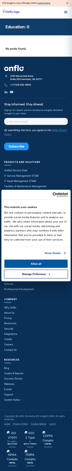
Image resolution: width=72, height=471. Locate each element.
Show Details (53, 253)
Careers (8, 344)
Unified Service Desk (15, 170)
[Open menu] (65, 12)
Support (8, 394)
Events (8, 389)
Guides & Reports (13, 373)
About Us (9, 312)
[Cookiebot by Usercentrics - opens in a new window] (52, 194)
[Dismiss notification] (67, 3)
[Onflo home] (11, 12)
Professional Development (19, 289)
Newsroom (10, 323)
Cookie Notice (38, 423)
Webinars (9, 384)
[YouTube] (11, 92)
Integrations (10, 334)
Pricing (8, 318)
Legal (7, 423)
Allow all (36, 263)
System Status (12, 399)
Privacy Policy (20, 423)
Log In (52, 423)
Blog (6, 368)
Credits (8, 339)
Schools (8, 284)
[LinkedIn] (6, 92)
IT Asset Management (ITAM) (20, 181)
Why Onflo (10, 307)
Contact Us (10, 350)
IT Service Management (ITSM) (21, 175)
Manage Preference (34, 273)
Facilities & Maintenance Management (25, 186)
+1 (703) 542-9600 (20, 84)
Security (8, 328)
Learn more (43, 3)
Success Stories (13, 378)
